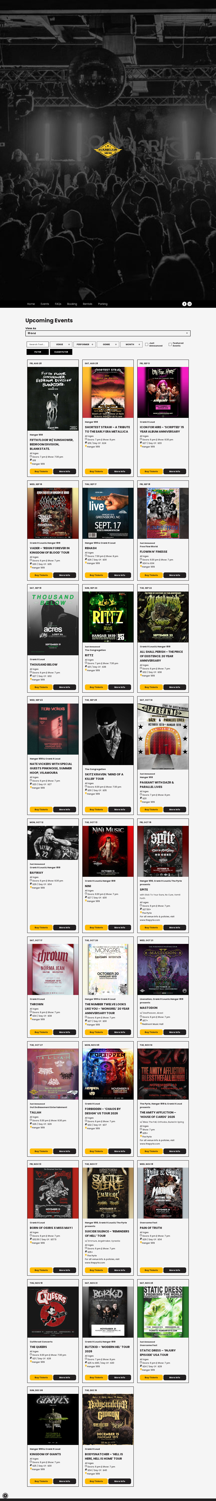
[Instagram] (189, 304)
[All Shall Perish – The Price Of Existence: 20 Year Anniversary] (163, 617)
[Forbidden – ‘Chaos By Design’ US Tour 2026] (108, 1074)
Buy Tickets (41, 471)
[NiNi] (108, 851)
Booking (72, 304)
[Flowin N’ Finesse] (163, 513)
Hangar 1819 (38, 463)
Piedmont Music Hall (152, 1024)
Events (45, 304)
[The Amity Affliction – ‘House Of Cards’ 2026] (163, 1074)
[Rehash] (108, 513)
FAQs (58, 304)
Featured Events (178, 344)
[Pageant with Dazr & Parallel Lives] (163, 737)
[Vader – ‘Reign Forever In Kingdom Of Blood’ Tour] (52, 513)
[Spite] (163, 851)
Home (31, 304)
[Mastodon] (163, 969)
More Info (64, 471)
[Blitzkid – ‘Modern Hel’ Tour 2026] (108, 1312)
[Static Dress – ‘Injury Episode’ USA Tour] (163, 1312)
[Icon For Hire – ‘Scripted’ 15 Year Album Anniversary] (163, 392)
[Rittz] (108, 617)
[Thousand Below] (52, 623)
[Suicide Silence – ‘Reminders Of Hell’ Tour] (108, 1193)
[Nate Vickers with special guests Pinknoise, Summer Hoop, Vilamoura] (52, 729)
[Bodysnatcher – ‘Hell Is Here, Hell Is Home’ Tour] (108, 1419)
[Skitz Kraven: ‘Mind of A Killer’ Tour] (108, 734)
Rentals (87, 304)
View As (30, 328)
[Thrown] (52, 969)
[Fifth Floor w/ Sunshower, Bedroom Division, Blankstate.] (52, 399)
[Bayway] (52, 843)
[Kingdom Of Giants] (52, 1419)
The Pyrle (147, 913)
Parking (102, 304)
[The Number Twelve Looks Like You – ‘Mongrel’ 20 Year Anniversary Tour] (108, 969)
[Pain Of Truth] (163, 1193)
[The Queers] (52, 1312)
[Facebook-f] (184, 304)
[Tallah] (52, 1074)
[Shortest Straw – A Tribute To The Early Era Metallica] (108, 392)
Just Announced (155, 344)
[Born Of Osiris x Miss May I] (52, 1193)
